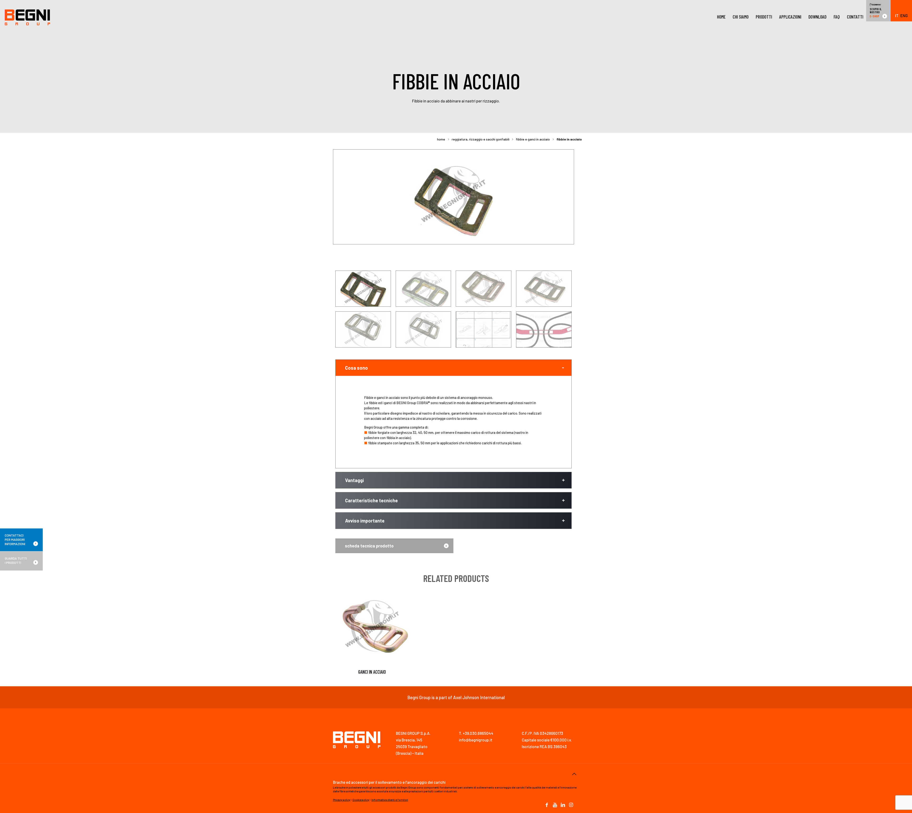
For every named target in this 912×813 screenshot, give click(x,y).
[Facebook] (546, 805)
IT (896, 16)
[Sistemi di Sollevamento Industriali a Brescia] (27, 16)
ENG (904, 16)
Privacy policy (341, 799)
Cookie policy (360, 799)
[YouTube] (554, 805)
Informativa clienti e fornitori (389, 799)
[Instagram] (571, 805)
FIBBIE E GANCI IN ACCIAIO (533, 139)
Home (441, 139)
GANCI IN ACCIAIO (372, 672)
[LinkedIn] (563, 805)
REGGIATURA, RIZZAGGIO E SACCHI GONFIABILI (480, 139)
